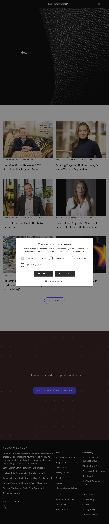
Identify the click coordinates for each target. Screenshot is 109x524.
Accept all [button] (43, 274)
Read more (79, 251)
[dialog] (54, 262)
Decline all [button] (65, 273)
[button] (54, 281)
